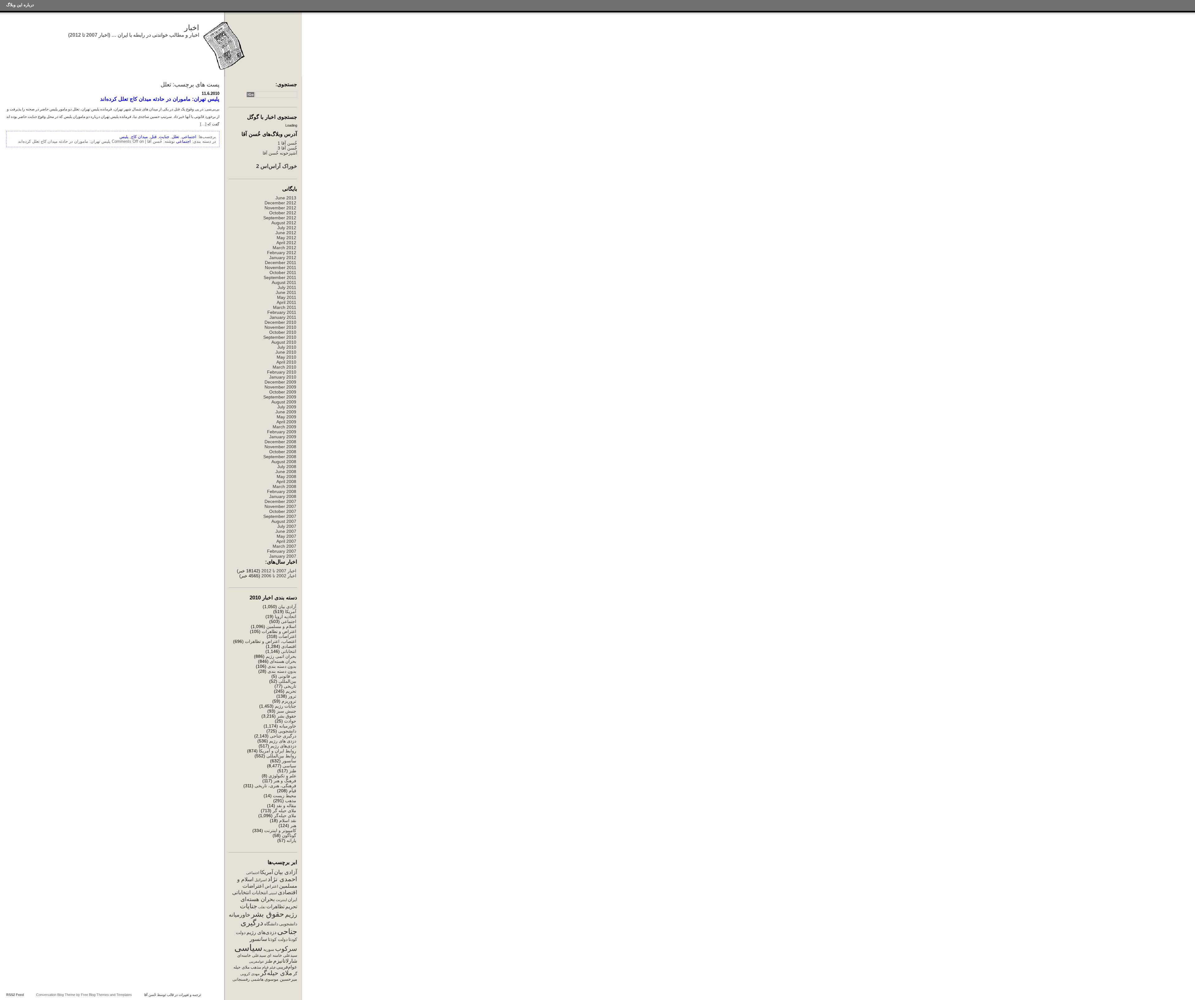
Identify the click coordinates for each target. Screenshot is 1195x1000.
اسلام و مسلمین (281, 626)
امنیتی (273, 893)
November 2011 (280, 267)
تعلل (175, 136)
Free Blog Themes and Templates (106, 995)
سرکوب (286, 948)
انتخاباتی (288, 651)
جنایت (164, 136)
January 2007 (282, 556)
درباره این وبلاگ (20, 4)
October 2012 (282, 212)
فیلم (272, 967)
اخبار (191, 27)
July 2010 (286, 347)
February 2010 (281, 372)
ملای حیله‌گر (285, 815)
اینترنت (281, 900)
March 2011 (284, 307)
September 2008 (279, 456)
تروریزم (289, 701)
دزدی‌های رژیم (283, 745)
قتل (153, 136)
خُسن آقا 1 (287, 143)
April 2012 (286, 242)
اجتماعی (288, 621)
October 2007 (282, 511)
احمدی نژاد (282, 879)
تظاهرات (275, 906)
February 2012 (281, 252)
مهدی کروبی (250, 974)
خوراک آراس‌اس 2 (276, 166)
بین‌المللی (287, 681)
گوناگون (289, 835)
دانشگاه (271, 924)
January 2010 (282, 376)
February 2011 (281, 312)
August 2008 (283, 461)
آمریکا (290, 611)
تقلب (261, 907)
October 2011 (282, 272)
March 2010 (284, 367)
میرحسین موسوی (281, 979)
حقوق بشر (286, 716)
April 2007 (286, 541)
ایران (292, 899)
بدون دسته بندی (282, 666)
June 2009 (285, 411)
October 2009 (282, 391)
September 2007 (279, 516)
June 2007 (285, 531)
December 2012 (280, 202)
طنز (292, 770)
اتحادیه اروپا (285, 616)
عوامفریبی (256, 961)
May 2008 (286, 476)
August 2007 (283, 521)
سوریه (268, 949)
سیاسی (289, 765)
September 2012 (279, 217)
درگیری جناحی (283, 735)
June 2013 (285, 197)
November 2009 (280, 386)
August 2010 (283, 342)
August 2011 (284, 282)
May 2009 (286, 416)
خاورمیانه (287, 725)
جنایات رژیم (285, 706)
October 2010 (282, 332)
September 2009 (279, 396)
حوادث (290, 721)
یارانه (291, 840)
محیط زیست (284, 795)
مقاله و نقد (286, 805)
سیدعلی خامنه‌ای (251, 955)
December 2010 (280, 322)
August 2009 (283, 401)
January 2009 (282, 436)
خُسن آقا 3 (287, 148)
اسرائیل (261, 880)
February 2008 (281, 491)
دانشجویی (287, 730)
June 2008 (285, 471)
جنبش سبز (286, 711)
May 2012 (286, 237)
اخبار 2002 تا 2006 (278, 575)
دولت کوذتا (278, 939)
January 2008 (282, 496)
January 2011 (282, 317)
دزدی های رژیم (282, 740)
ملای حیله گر (284, 810)
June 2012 (285, 232)
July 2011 (287, 287)
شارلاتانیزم (285, 961)
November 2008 (280, 446)
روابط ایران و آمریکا (277, 750)
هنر (293, 825)
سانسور (289, 760)
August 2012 (283, 222)
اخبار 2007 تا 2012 (278, 570)
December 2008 (280, 441)
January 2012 (282, 257)
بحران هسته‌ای (283, 661)
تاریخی (290, 686)
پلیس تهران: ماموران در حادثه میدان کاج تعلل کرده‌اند (159, 99)
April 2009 (286, 421)
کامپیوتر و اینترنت (280, 830)
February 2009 (281, 431)
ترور (292, 696)
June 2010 (285, 352)
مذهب (290, 800)
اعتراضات (287, 636)
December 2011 (280, 262)
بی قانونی (287, 676)
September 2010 (279, 337)
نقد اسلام (287, 820)
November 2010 (280, 327)
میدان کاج (139, 136)
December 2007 (280, 501)
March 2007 (284, 546)
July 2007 (286, 526)
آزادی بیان (287, 606)
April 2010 (286, 362)
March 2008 (284, 486)
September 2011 (280, 277)
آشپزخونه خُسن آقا (280, 153)
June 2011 (286, 292)
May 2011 (286, 297)
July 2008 (286, 466)
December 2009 (280, 381)
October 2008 (282, 451)
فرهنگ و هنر (285, 780)
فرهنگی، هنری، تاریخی (275, 785)
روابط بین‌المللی (281, 755)
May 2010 (286, 357)
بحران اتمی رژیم (281, 656)
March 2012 (284, 247)
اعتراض (271, 886)
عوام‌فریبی (286, 967)
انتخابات (260, 892)
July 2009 (286, 406)
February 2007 (281, 551)
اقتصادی (288, 646)
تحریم (291, 691)
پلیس (124, 136)
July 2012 (286, 227)
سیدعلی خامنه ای (282, 955)
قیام (292, 790)
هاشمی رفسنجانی (248, 979)
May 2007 (286, 536)
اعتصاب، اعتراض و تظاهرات (270, 641)
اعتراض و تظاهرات (279, 631)
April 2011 (286, 302)
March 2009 (284, 426)
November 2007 (280, 506)
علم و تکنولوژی (282, 775)
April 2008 (286, 481)
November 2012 (280, 207)
